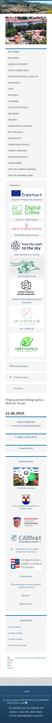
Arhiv (27, 691)
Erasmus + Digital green (27, 219)
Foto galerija (15, 132)
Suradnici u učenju (15, 633)
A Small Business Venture (27, 235)
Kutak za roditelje (18, 107)
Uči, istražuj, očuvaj (27, 276)
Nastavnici (13, 58)
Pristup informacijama (20, 175)
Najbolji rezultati (18, 64)
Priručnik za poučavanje (17, 645)
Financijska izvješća (19, 144)
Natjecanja (14, 82)
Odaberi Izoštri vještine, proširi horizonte (26, 301)
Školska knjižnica (17, 157)
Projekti (13, 119)
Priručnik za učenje (15, 639)
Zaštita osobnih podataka (22, 169)
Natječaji (13, 95)
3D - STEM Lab (27, 328)
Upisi (10, 88)
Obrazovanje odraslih (20, 126)
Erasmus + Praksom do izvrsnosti (26, 199)
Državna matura (21, 377)
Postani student (14, 627)
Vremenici (18, 388)
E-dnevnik (13, 101)
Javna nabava (15, 163)
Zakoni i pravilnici (18, 150)
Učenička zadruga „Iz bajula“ (23, 76)
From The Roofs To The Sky (27, 254)
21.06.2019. (15, 413)
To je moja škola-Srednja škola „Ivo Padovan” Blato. (26, 507)
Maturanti (13, 113)
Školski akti (14, 138)
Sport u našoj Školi (18, 70)
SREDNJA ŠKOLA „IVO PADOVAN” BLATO (18, 8)
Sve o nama (13, 51)
